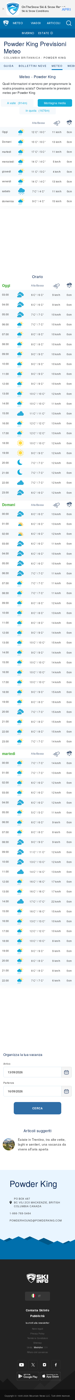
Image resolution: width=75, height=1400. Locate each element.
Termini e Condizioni (37, 1338)
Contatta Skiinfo (37, 1310)
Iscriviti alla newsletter (37, 1322)
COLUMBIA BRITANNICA (22, 57)
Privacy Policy (37, 1333)
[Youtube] (21, 1364)
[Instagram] (44, 1364)
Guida (9, 65)
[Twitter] (33, 1364)
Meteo (18, 23)
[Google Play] (28, 1375)
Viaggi (36, 23)
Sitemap (37, 1342)
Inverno (28, 33)
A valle (17, 103)
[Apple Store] (50, 1375)
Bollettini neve (33, 65)
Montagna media (55, 103)
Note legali (37, 1328)
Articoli (53, 23)
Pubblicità (37, 1316)
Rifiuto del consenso (37, 1352)
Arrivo (6, 1063)
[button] (68, 23)
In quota (38, 110)
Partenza (8, 1082)
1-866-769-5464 (20, 1213)
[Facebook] (55, 1364)
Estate (43, 33)
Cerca (37, 1108)
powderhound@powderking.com (36, 1220)
